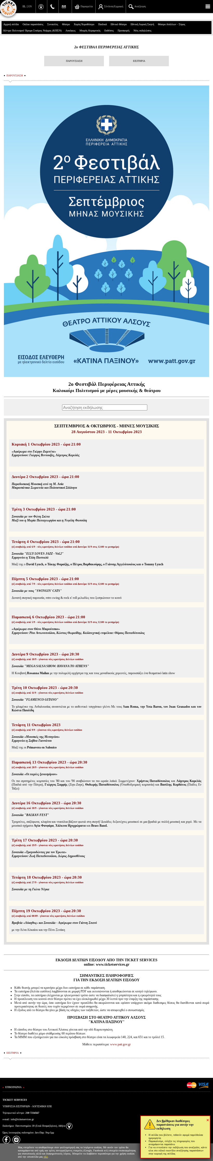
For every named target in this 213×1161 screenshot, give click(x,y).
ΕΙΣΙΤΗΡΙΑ (139, 60)
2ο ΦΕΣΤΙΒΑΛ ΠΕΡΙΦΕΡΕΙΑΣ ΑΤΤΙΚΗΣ (106, 47)
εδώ (46, 1156)
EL (24, 6)
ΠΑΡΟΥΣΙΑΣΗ (74, 60)
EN (30, 6)
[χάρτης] (69, 1125)
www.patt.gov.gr (120, 1044)
